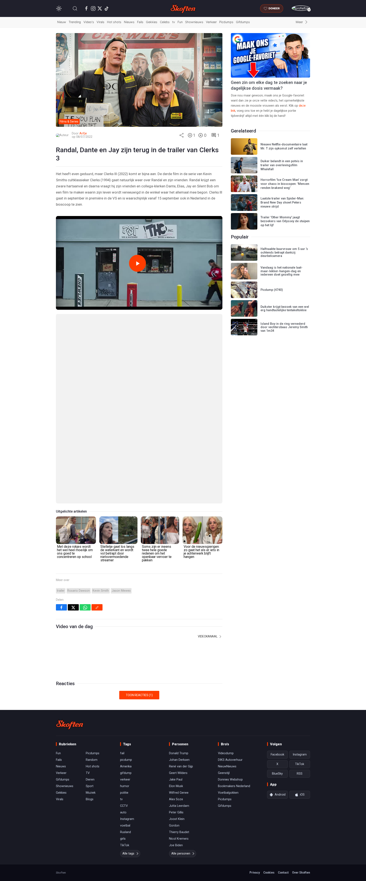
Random (91, 760)
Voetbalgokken (228, 793)
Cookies (268, 872)
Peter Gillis (176, 812)
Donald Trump (178, 753)
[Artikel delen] (181, 135)
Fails (140, 22)
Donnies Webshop (230, 779)
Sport (89, 786)
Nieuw (61, 22)
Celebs (165, 22)
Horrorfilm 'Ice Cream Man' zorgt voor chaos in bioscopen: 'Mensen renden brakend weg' (285, 184)
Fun (180, 22)
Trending (75, 22)
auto (123, 812)
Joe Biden (176, 845)
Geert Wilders (178, 773)
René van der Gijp (181, 766)
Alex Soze (176, 799)
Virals (100, 22)
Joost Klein (176, 819)
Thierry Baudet (179, 832)
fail (122, 753)
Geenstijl (224, 773)
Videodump (226, 753)
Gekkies (151, 22)
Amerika (126, 766)
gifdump (126, 773)
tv (173, 22)
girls (123, 839)
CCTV (124, 806)
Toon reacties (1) (139, 695)
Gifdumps (243, 22)
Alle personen (180, 853)
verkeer (125, 779)
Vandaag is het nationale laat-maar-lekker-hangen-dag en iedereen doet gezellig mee (281, 271)
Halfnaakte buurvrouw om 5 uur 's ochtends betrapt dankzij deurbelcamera (284, 252)
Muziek (91, 793)
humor (124, 786)
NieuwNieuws (227, 766)
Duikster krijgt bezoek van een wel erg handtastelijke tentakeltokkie (285, 308)
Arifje (83, 133)
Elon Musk (176, 786)
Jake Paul (175, 779)
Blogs (89, 799)
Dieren (90, 779)
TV (88, 773)
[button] (75, 8)
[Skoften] (69, 724)
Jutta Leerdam (179, 806)
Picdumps (226, 22)
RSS (299, 773)
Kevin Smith (101, 590)
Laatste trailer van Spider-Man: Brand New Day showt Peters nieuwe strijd (282, 202)
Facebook (277, 754)
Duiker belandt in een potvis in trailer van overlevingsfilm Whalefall (282, 165)
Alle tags (128, 853)
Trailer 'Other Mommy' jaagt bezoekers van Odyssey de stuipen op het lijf (285, 221)
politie (124, 793)
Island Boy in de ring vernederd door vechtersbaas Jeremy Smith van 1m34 (284, 327)
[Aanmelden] (301, 8)
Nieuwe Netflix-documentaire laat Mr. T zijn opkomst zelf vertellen (284, 146)
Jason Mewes (121, 590)
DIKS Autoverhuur (230, 760)
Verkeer (211, 22)
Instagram (127, 819)
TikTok (124, 845)
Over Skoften (301, 872)
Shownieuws (194, 22)
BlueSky (277, 773)
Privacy (255, 872)
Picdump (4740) (272, 290)
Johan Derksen (179, 760)
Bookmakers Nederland (234, 786)
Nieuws (129, 22)
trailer (61, 590)
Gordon (174, 825)
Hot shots (114, 22)
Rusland (125, 832)
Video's (88, 22)
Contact (283, 872)
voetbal (125, 825)
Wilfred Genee (179, 793)
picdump (126, 760)
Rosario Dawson (78, 590)
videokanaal (208, 636)
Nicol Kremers (179, 839)
